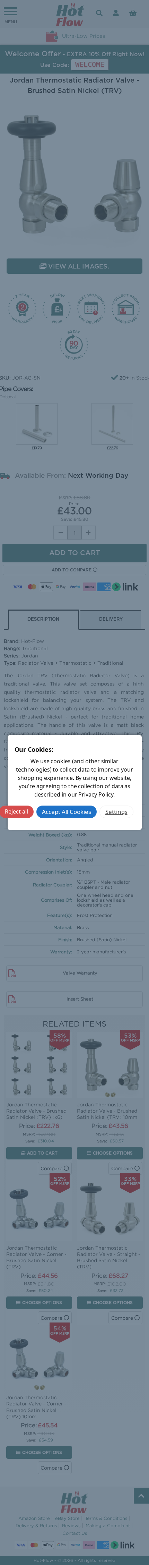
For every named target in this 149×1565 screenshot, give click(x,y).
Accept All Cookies (66, 812)
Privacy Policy (95, 794)
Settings (116, 812)
